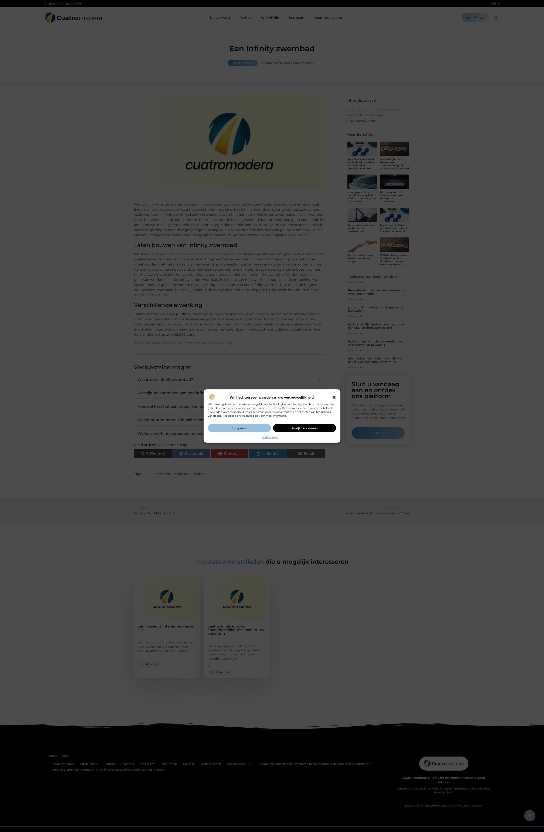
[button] (334, 397)
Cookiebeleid (270, 437)
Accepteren (239, 428)
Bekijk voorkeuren (305, 428)
